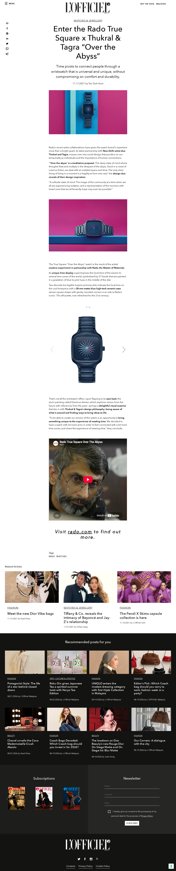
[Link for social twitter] (79, 859)
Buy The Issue (147, 4)
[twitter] (7, 44)
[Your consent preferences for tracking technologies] (171, 866)
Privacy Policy (147, 816)
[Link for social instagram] (91, 859)
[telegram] (7, 54)
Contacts (70, 866)
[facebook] (7, 28)
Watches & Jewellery (88, 20)
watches (61, 556)
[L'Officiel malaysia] (88, 8)
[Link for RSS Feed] (97, 859)
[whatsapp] (7, 49)
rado (52, 556)
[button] (124, 350)
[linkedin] (7, 38)
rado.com (80, 531)
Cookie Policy (103, 866)
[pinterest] (7, 33)
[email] (7, 23)
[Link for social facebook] (85, 859)
